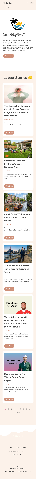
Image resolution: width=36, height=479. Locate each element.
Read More (9, 133)
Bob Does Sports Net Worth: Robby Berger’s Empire (15, 377)
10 (30, 409)
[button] (28, 3)
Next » (18, 413)
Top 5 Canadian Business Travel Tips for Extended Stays (16, 269)
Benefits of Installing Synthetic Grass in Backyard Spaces (14, 164)
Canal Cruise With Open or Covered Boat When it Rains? (17, 217)
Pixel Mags (7, 3)
